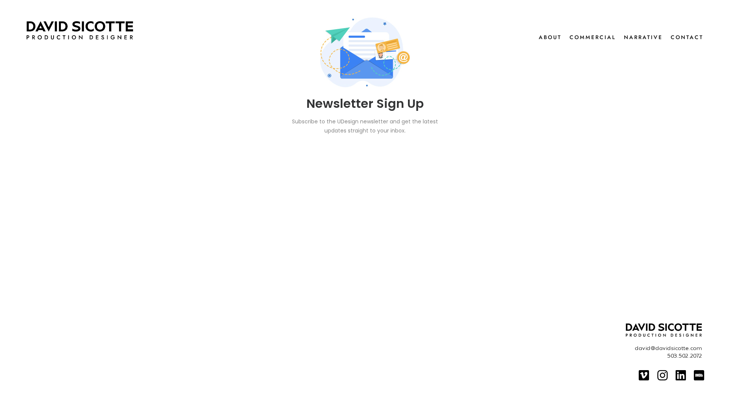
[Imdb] (699, 375)
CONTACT (687, 37)
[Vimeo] (644, 375)
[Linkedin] (681, 375)
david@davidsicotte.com (668, 348)
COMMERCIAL (593, 37)
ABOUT (550, 37)
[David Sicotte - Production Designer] (156, 30)
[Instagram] (662, 375)
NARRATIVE (643, 37)
